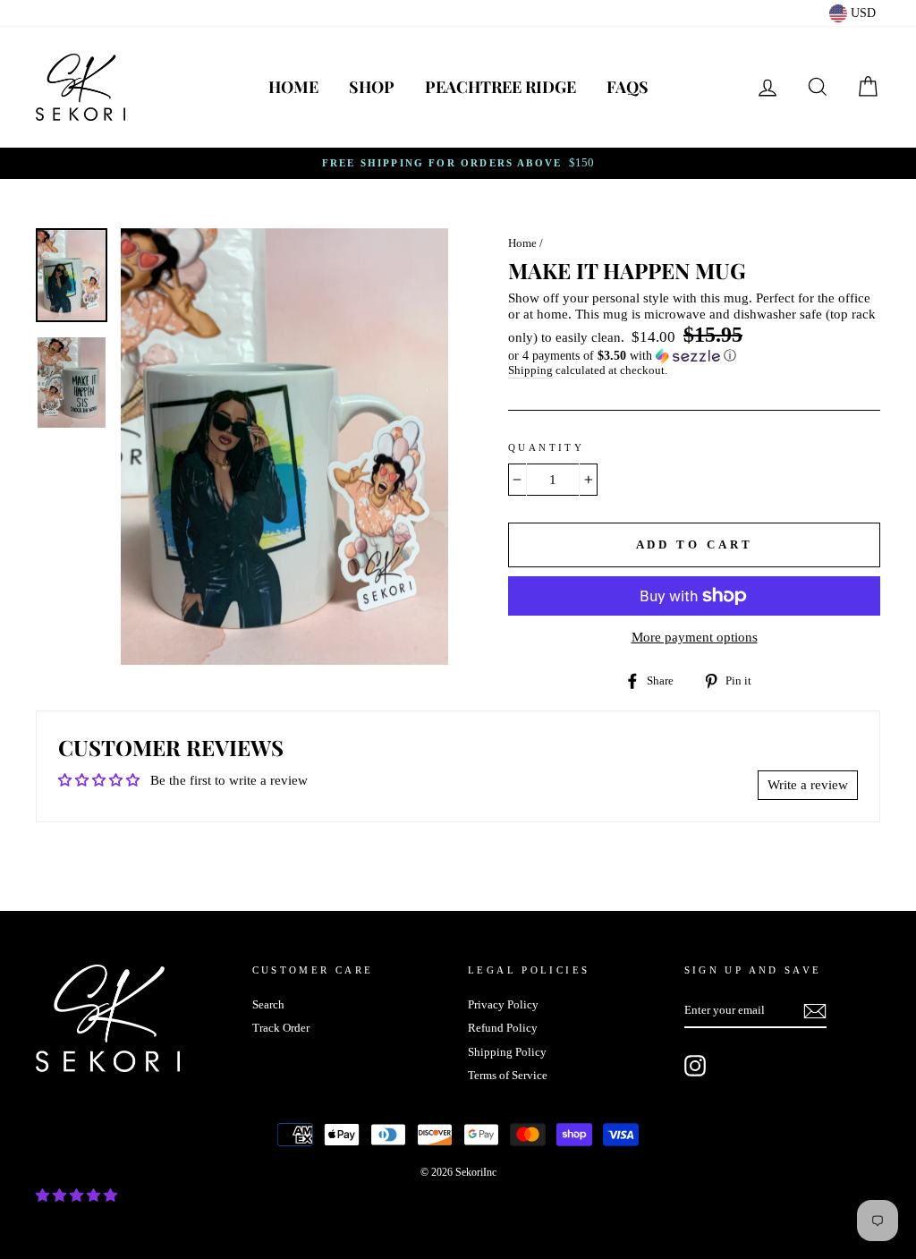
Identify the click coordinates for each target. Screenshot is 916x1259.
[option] (458, 163)
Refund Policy (503, 1028)
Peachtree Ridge (500, 87)
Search (268, 1005)
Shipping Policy (507, 1052)
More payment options (695, 637)
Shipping (530, 370)
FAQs (627, 87)
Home (293, 87)
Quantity (546, 447)
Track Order (281, 1028)
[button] (694, 356)
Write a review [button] (808, 785)
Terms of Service (507, 1075)
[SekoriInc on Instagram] (695, 1065)
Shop (371, 87)
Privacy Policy (503, 1005)
